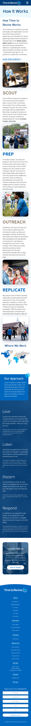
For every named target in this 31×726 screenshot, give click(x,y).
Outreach (15, 620)
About (15, 598)
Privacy (15, 682)
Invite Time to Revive (11, 59)
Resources (15, 643)
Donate (15, 663)
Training (15, 635)
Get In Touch (15, 567)
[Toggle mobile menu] (27, 2)
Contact (15, 674)
